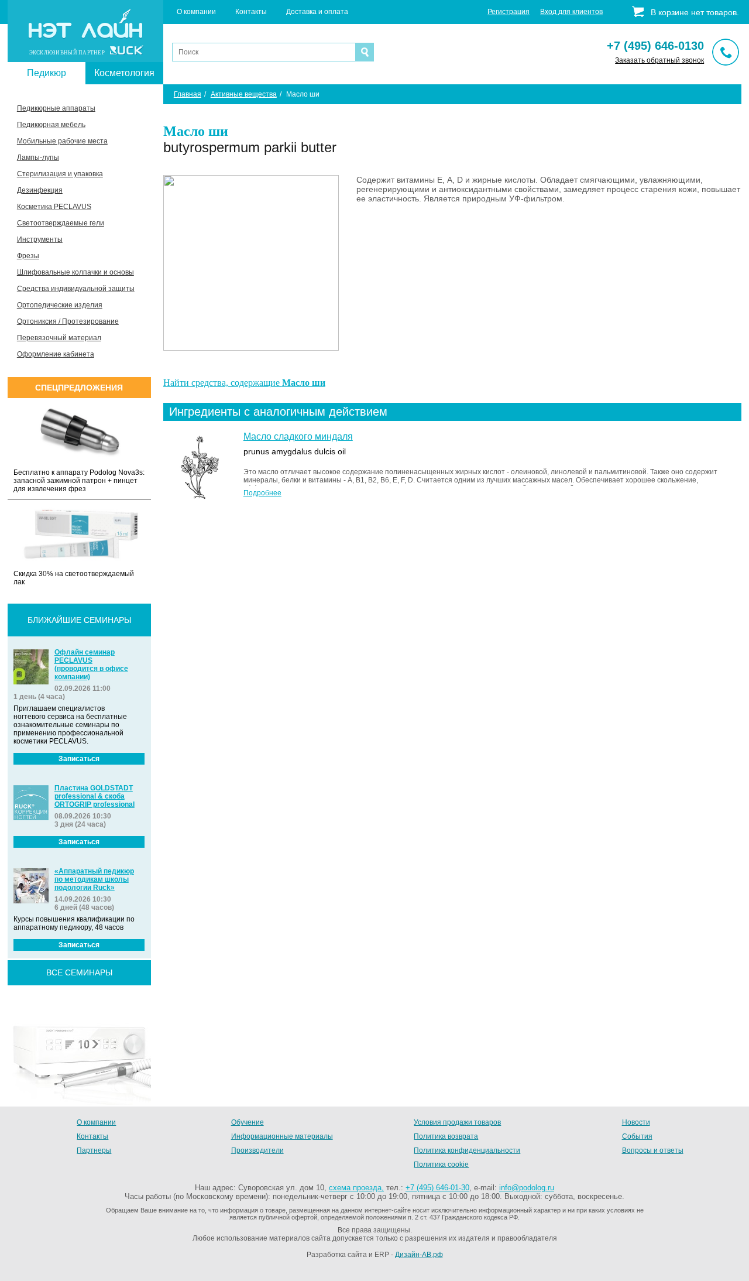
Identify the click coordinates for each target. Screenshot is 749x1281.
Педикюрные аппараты (56, 108)
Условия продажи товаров (457, 1122)
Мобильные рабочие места (62, 141)
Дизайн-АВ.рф (419, 1255)
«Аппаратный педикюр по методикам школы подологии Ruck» (94, 879)
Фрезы (28, 256)
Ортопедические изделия (59, 305)
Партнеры (94, 1150)
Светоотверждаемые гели (60, 223)
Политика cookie (441, 1164)
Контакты (251, 12)
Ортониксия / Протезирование (68, 321)
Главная (187, 94)
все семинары (79, 972)
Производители (257, 1150)
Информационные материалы (282, 1136)
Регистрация (508, 12)
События (637, 1136)
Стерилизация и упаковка (60, 174)
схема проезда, (356, 1187)
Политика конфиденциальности (467, 1150)
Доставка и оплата (317, 12)
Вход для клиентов (571, 12)
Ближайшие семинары (79, 620)
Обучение (247, 1122)
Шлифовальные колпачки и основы (75, 272)
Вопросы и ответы (652, 1150)
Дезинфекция (40, 190)
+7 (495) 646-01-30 (437, 1187)
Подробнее (262, 493)
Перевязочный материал (59, 338)
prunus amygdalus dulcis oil (294, 451)
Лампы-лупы (38, 157)
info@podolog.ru (526, 1187)
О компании (196, 12)
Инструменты (40, 239)
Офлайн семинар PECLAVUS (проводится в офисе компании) (91, 664)
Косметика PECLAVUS (54, 207)
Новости (636, 1122)
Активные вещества (244, 94)
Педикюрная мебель (51, 125)
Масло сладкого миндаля (298, 436)
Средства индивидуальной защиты (76, 289)
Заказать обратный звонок (659, 60)
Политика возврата (446, 1136)
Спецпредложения (79, 387)
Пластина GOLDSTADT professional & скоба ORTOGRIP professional (94, 796)
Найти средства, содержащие (244, 383)
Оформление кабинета (55, 354)
